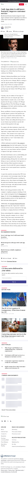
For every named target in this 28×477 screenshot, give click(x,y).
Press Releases (4, 442)
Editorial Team (4, 431)
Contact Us (3, 434)
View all (3, 409)
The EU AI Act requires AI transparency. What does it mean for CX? (13, 310)
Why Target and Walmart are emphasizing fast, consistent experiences (13, 349)
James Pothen (8, 26)
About (2, 429)
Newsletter (3, 436)
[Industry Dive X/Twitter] (7, 421)
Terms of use (11, 470)
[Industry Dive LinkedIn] (2, 421)
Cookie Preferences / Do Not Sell (9, 471)
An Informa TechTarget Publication (14, 1)
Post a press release (10, 409)
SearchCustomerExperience (18, 446)
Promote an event (16, 434)
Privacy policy (4, 470)
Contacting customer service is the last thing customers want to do (14, 335)
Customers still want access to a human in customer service (15, 356)
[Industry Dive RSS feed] (10, 421)
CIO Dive (14, 440)
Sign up (21, 4)
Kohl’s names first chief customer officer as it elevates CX (15, 367)
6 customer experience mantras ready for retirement (14, 361)
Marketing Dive (15, 442)
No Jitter (14, 444)
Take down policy (19, 470)
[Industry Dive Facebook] (5, 421)
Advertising (14, 429)
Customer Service (11, 261)
